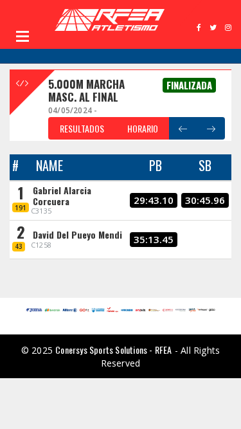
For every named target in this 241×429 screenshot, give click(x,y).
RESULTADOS (82, 128)
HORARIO (142, 128)
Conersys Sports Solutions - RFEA (113, 349)
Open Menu (22, 36)
